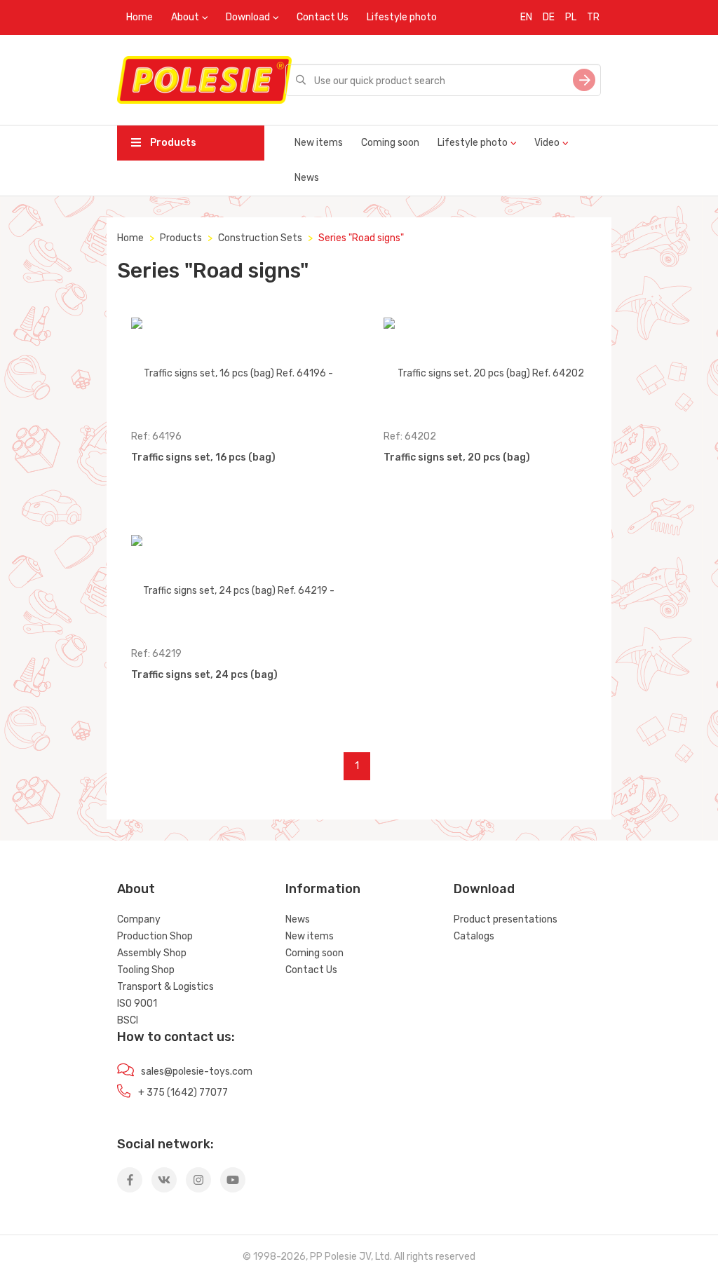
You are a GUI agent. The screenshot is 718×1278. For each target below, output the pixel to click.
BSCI (127, 1020)
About (185, 17)
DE (549, 17)
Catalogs (474, 936)
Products (172, 143)
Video (547, 143)
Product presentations (505, 919)
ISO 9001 (137, 1004)
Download (248, 17)
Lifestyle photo (402, 17)
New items (318, 143)
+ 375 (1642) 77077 (183, 1093)
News (306, 178)
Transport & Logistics (165, 987)
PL (570, 17)
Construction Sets (260, 238)
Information (322, 889)
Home (139, 17)
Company (139, 919)
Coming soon (390, 143)
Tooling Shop (146, 970)
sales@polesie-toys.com (196, 1072)
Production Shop (155, 936)
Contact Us (322, 17)
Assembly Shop (152, 953)
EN (526, 17)
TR (593, 17)
